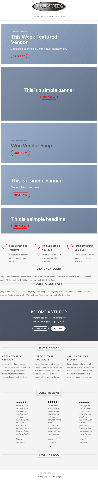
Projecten (53, 16)
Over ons (35, 16)
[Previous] (7, 424)
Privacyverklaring (49, 473)
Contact (62, 16)
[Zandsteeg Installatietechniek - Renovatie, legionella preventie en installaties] (49, 6)
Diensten (44, 16)
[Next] (91, 424)
